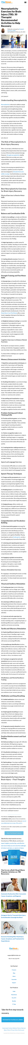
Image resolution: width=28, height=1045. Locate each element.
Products (14, 970)
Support (14, 982)
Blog (14, 973)
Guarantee (14, 979)
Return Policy (7, 1030)
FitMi (14, 991)
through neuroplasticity (13, 155)
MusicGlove (14, 994)
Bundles (14, 1001)
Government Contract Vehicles (9, 1028)
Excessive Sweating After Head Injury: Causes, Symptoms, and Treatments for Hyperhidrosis (12, 939)
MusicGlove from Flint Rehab (9, 313)
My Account (21, 1030)
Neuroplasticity (5, 104)
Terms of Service (21, 1028)
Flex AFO (14, 997)
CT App (14, 1004)
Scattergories (16, 537)
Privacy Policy (14, 1030)
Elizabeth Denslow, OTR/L (15, 29)
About (14, 976)
